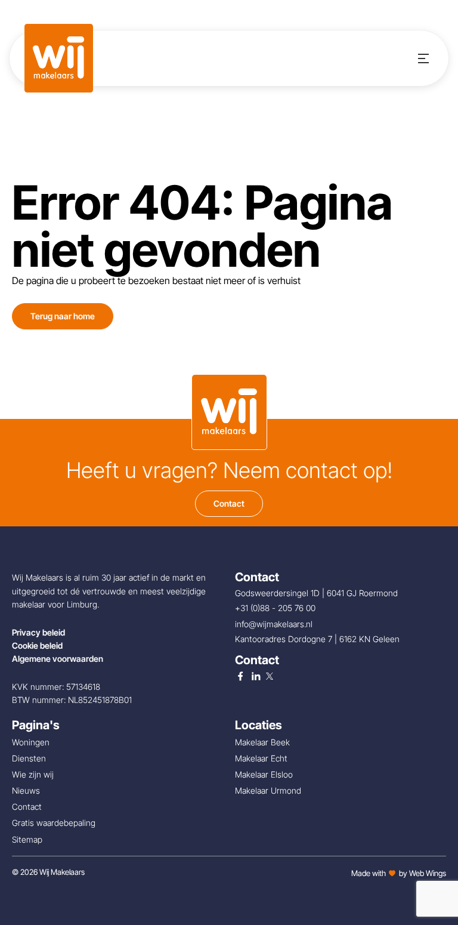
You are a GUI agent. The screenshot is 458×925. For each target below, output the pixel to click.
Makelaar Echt (261, 758)
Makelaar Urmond (268, 790)
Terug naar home (62, 316)
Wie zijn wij (33, 774)
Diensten (29, 758)
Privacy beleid (38, 632)
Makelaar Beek (262, 742)
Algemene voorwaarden (57, 658)
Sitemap (27, 839)
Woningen (30, 742)
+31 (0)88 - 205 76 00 (276, 608)
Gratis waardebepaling (53, 823)
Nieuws (26, 790)
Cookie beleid (37, 645)
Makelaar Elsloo (264, 774)
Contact (229, 503)
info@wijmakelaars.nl (275, 624)
